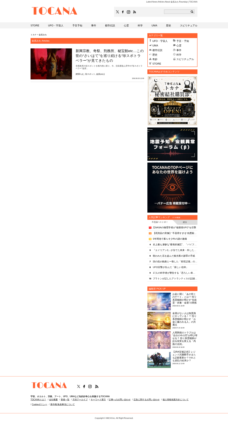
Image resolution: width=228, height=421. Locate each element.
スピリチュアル (185, 59)
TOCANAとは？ (38, 399)
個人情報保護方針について (176, 399)
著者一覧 (65, 399)
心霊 (178, 45)
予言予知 (77, 25)
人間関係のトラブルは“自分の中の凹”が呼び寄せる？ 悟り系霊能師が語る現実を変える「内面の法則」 (184, 338)
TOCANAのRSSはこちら (134, 12)
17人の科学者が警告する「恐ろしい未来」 (175, 272)
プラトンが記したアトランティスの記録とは (175, 278)
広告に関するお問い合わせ (147, 399)
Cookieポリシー (39, 404)
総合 (185, 222)
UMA (155, 45)
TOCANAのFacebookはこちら (123, 12)
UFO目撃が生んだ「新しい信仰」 (170, 267)
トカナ (34, 35)
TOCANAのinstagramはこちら (129, 12)
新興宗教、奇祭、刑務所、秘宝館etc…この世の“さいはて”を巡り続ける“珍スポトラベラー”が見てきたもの (110, 56)
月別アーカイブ (80, 399)
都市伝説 (157, 50)
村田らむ (80, 74)
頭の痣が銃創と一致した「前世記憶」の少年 (175, 261)
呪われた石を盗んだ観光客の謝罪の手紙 (174, 255)
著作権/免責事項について (62, 404)
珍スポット (90, 74)
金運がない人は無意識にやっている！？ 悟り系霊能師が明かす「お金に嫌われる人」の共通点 (184, 319)
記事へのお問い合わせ (120, 399)
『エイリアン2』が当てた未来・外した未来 (175, 250)
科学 (178, 54)
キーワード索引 (98, 399)
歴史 (154, 54)
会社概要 (53, 399)
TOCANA (55, 11)
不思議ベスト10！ (160, 222)
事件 (178, 50)
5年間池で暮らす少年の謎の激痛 (170, 238)
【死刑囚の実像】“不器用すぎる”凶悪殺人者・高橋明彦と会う (175, 233)
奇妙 (154, 59)
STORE (156, 63)
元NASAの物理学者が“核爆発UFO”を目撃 (174, 227)
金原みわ (100, 74)
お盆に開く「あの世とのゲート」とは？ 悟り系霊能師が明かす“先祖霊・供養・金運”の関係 (184, 298)
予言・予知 (182, 41)
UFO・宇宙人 (160, 41)
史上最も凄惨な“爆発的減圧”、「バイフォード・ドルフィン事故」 (175, 244)
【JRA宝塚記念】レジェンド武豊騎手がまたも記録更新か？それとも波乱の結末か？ (184, 356)
